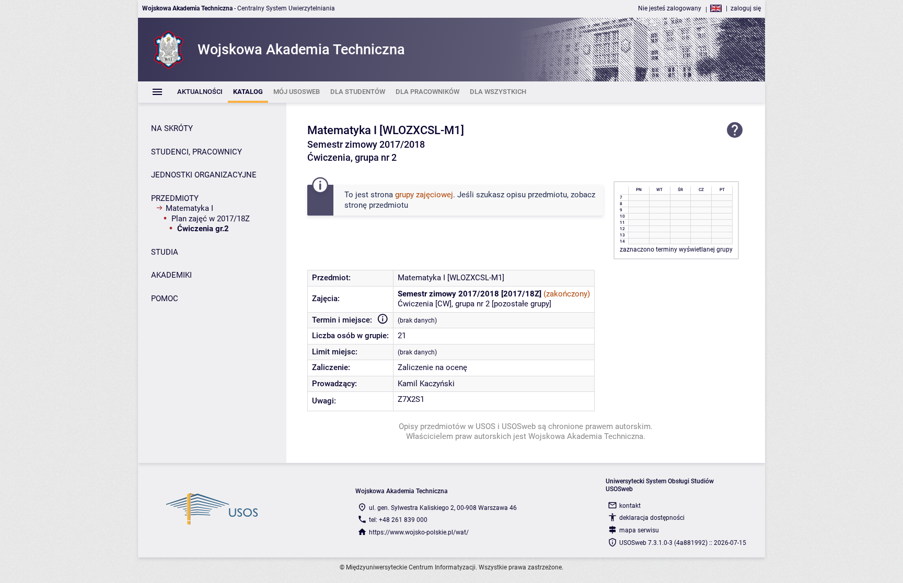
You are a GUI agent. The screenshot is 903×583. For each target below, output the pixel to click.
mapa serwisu (639, 530)
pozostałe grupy (521, 303)
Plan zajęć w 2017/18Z (210, 218)
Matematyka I (189, 208)
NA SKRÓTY (172, 128)
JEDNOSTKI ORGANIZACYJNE (204, 175)
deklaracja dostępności (652, 517)
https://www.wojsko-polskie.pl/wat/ (419, 532)
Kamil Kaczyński (426, 383)
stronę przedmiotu (376, 205)
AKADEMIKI (171, 275)
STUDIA (164, 252)
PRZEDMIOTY (175, 198)
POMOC (164, 298)
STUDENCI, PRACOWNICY (196, 152)
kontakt (630, 505)
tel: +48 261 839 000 (398, 519)
